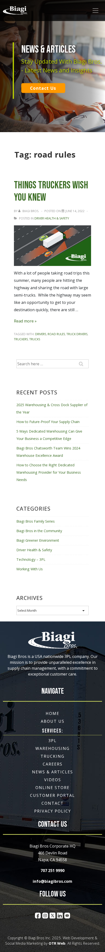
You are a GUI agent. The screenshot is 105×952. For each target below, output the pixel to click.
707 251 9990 (52, 870)
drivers (40, 334)
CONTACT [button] (53, 803)
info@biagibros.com (52, 881)
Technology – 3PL (30, 559)
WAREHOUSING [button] (52, 748)
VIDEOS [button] (52, 779)
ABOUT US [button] (52, 721)
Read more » (25, 321)
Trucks (34, 339)
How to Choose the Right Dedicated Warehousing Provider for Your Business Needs (48, 472)
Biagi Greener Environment (37, 540)
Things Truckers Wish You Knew (51, 191)
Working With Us (29, 569)
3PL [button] (52, 740)
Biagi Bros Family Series (35, 521)
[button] (15, 10)
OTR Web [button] (57, 943)
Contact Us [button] (43, 88)
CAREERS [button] (53, 764)
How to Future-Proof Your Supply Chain (48, 421)
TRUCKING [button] (52, 756)
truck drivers (76, 334)
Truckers (21, 339)
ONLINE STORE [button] (52, 787)
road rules (56, 334)
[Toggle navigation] (95, 10)
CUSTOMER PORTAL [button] (52, 795)
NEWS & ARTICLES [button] (52, 772)
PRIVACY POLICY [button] (52, 811)
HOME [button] (52, 713)
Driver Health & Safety (51, 218)
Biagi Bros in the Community (39, 530)
